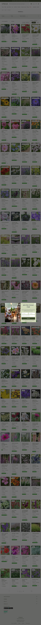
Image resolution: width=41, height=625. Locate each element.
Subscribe (28, 318)
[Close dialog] (35, 304)
